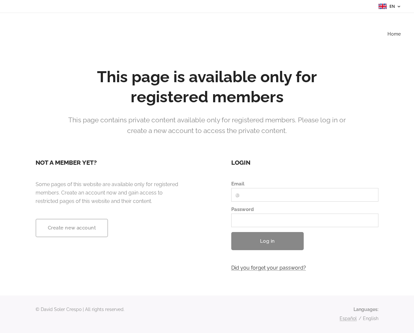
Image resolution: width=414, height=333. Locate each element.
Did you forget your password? (268, 268)
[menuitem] (393, 34)
